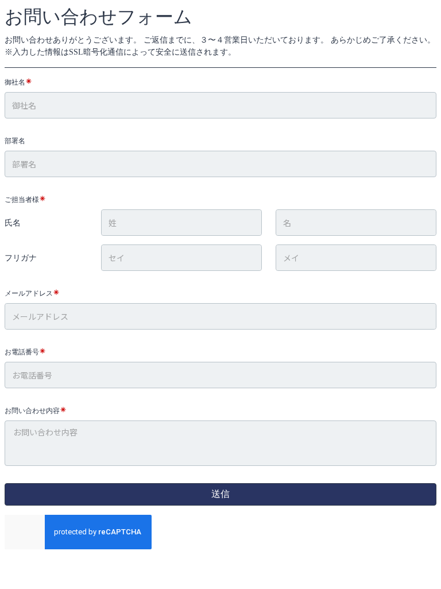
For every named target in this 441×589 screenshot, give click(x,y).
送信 (220, 494)
